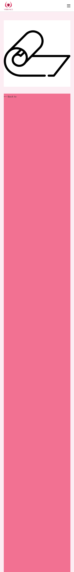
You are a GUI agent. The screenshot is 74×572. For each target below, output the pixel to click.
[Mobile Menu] (68, 5)
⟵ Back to (10, 96)
